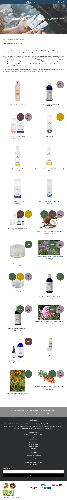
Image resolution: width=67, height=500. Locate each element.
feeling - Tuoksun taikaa (13, 497)
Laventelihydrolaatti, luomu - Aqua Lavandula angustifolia (49, 257)
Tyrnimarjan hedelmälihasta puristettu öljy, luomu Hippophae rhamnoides (49, 387)
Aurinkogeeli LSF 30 (49, 136)
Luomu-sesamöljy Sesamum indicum (49, 296)
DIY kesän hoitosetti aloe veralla (17, 228)
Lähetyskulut (33, 439)
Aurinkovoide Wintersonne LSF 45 (49, 201)
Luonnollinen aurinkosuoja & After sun (15, 39)
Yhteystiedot (33, 441)
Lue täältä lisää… (33, 432)
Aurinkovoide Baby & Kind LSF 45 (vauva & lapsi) (49, 169)
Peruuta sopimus (33, 443)
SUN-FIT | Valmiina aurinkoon (17, 361)
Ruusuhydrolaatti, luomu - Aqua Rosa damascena (49, 321)
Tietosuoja (33, 448)
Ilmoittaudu (33, 476)
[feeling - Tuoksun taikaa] (29, 2)
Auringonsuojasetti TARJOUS (17, 136)
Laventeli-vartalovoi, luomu (17, 264)
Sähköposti (6, 468)
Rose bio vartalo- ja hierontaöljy (17, 328)
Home (4, 39)
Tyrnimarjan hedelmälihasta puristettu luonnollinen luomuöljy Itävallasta (18, 394)
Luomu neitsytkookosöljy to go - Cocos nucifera (17, 291)
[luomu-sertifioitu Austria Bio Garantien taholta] (8, 496)
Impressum (33, 450)
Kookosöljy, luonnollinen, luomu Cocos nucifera (49, 231)
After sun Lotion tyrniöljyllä (17, 104)
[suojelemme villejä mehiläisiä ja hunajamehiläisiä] (12, 488)
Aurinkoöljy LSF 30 (17, 169)
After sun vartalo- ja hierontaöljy (49, 104)
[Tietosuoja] (6, 488)
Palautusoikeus (33, 446)
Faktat (33, 437)
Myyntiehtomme (33, 444)
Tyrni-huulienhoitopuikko (49, 354)
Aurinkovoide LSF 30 (18, 201)
